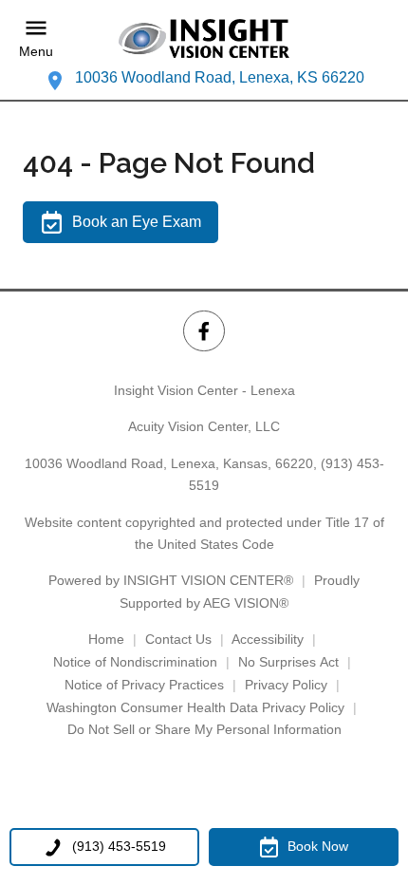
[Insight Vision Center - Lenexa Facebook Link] (203, 331)
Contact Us (178, 639)
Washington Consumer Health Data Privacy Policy (195, 707)
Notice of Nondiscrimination (135, 661)
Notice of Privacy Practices (144, 684)
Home (106, 639)
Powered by (170, 580)
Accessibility (268, 639)
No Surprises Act (288, 661)
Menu (36, 51)
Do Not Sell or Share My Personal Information (204, 729)
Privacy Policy (286, 684)
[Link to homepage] (204, 38)
